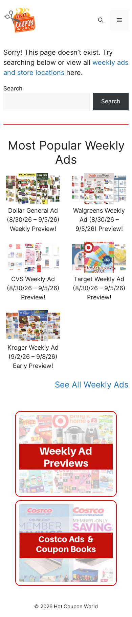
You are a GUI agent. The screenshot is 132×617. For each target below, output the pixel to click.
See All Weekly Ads (92, 385)
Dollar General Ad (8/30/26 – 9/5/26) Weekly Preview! (33, 219)
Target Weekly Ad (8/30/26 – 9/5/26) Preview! (99, 288)
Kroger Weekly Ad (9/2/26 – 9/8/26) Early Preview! (33, 356)
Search (12, 88)
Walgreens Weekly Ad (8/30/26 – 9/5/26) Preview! (99, 219)
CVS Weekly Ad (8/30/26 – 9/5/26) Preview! (33, 288)
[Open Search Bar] (100, 20)
